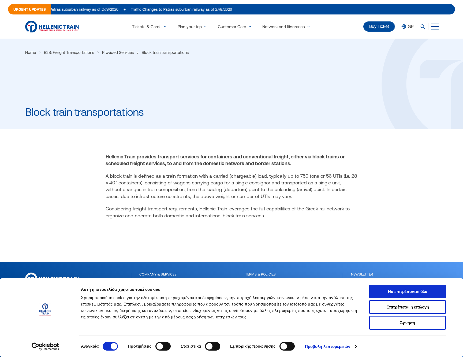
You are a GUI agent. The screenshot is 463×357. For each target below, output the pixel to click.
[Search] (422, 26)
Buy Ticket (379, 26)
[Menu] (435, 26)
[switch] (163, 346)
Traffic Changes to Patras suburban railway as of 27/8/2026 (62, 9)
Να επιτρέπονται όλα (407, 291)
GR (411, 26)
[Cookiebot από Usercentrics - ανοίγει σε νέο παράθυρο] (45, 347)
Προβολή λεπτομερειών (327, 346)
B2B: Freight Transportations (69, 52)
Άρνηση (407, 323)
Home (30, 52)
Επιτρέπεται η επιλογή (407, 307)
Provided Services (118, 52)
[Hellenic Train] (52, 27)
